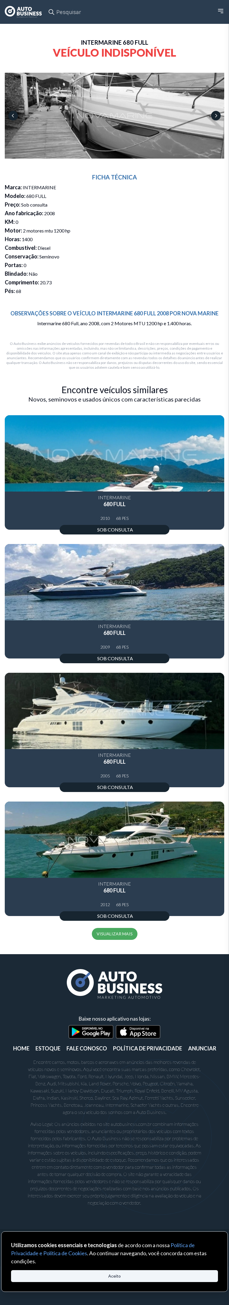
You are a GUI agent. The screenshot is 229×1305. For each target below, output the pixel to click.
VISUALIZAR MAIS (115, 933)
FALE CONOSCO (86, 1048)
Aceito (114, 1275)
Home (21, 1048)
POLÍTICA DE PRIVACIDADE (147, 1048)
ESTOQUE (48, 1048)
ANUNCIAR (202, 1048)
